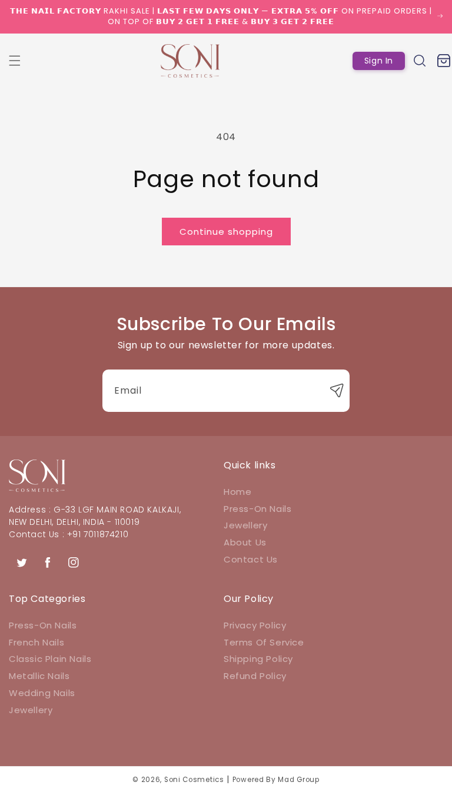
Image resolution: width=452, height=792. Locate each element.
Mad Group (298, 779)
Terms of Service (264, 642)
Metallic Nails (39, 676)
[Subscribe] (337, 390)
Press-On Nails (257, 509)
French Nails (36, 642)
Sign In (378, 61)
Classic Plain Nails (50, 659)
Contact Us (251, 559)
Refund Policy (255, 676)
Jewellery (245, 525)
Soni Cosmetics (194, 779)
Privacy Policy (255, 625)
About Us (245, 542)
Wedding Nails (42, 693)
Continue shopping (226, 231)
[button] (15, 61)
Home (237, 491)
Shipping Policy (258, 659)
